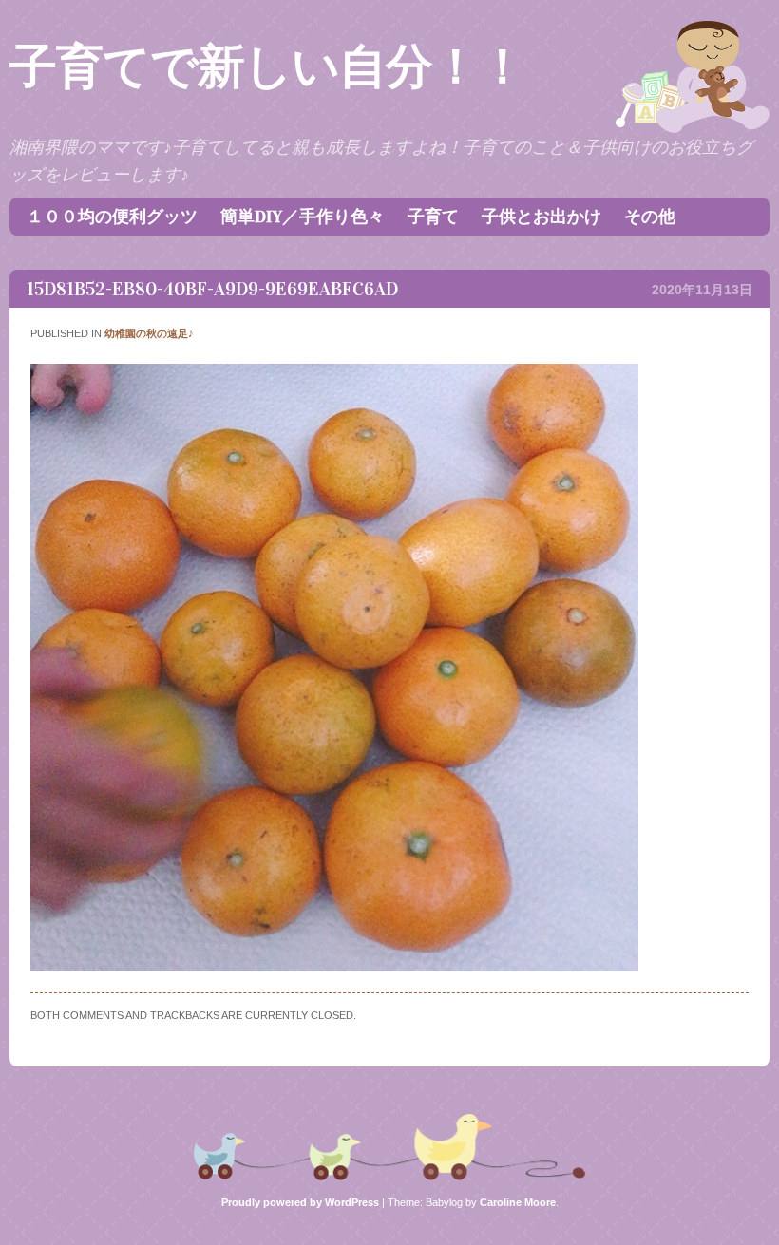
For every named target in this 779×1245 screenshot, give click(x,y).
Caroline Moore (518, 1202)
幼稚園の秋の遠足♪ (149, 333)
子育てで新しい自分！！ (267, 67)
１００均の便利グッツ (112, 216)
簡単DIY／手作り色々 (302, 216)
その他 (649, 216)
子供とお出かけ (541, 216)
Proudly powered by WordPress (300, 1202)
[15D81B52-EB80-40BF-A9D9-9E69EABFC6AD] (334, 966)
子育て (433, 216)
